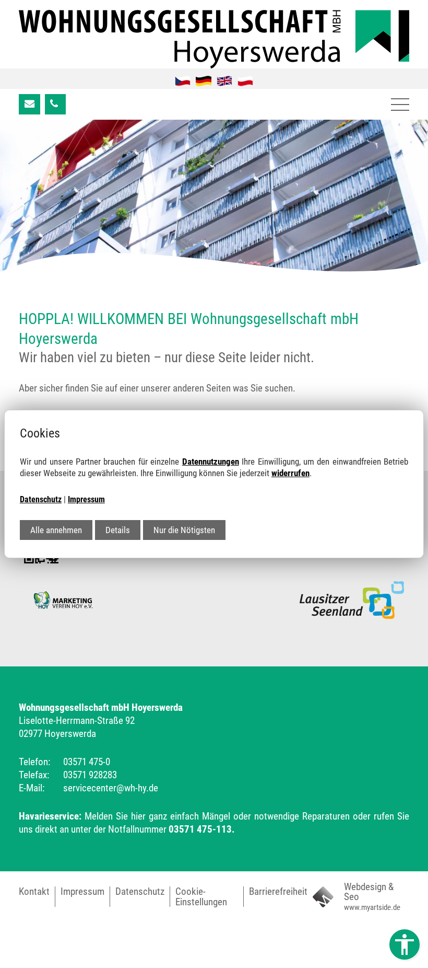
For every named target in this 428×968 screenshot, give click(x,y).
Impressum (86, 499)
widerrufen (290, 473)
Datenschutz (41, 499)
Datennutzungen (210, 461)
